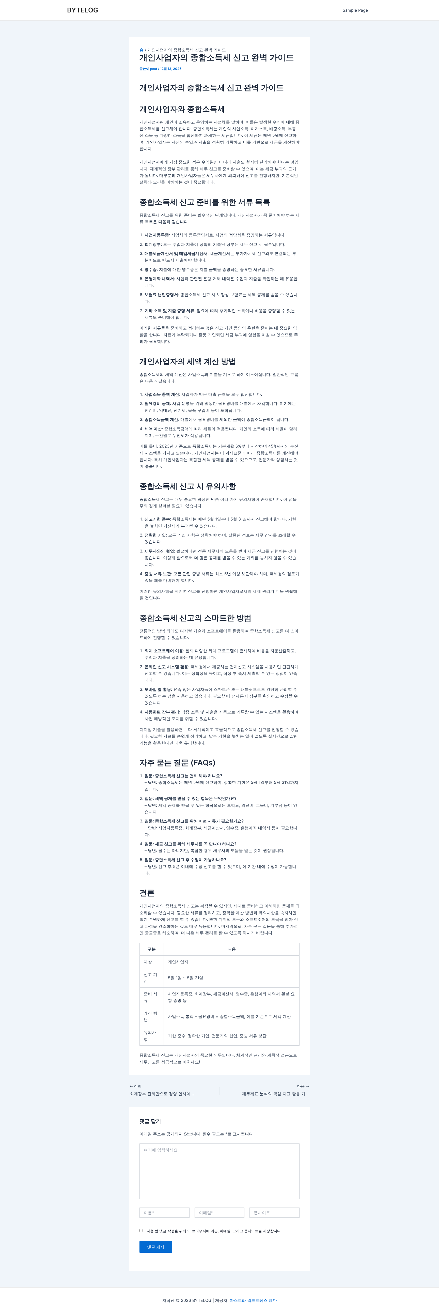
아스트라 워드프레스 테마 (253, 1300)
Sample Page (355, 10)
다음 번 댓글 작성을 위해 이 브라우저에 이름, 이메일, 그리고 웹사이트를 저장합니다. (214, 1231)
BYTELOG (82, 10)
